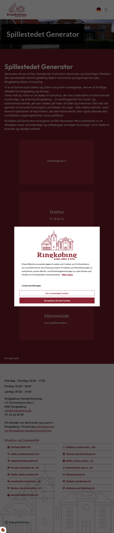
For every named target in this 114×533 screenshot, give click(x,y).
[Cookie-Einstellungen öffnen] (3, 530)
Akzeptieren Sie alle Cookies (57, 300)
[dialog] (57, 266)
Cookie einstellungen (31, 285)
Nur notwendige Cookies (57, 293)
